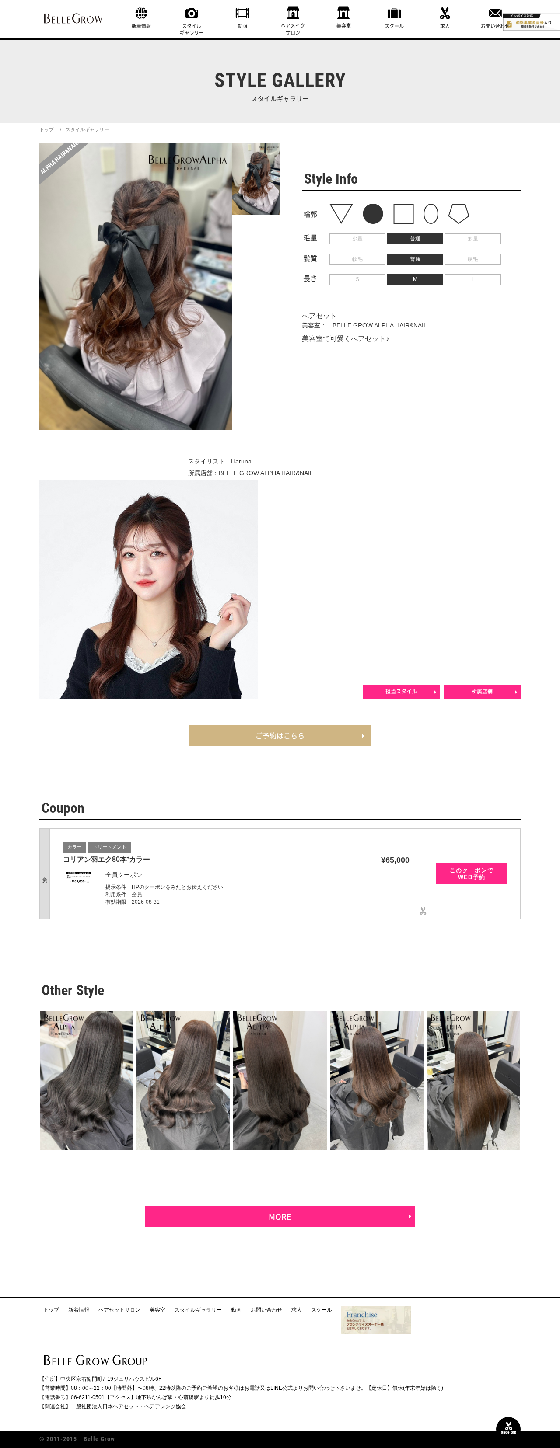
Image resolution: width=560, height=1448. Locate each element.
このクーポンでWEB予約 (472, 874)
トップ (46, 129)
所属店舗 (482, 691)
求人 (445, 26)
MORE (280, 1216)
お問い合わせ (495, 26)
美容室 (343, 25)
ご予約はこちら (280, 735)
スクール (394, 26)
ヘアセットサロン (119, 1310)
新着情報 (141, 26)
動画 (242, 26)
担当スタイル (401, 691)
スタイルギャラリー (192, 29)
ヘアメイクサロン (293, 29)
